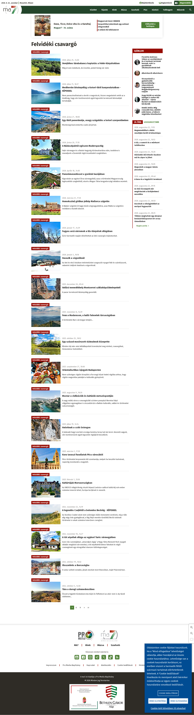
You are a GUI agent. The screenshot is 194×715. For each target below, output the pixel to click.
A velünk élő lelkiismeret (108, 30)
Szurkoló (115, 645)
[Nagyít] (191, 627)
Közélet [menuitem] (93, 10)
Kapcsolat (91, 665)
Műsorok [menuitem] (180, 10)
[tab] (138, 122)
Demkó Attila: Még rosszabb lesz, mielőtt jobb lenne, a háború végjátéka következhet (151, 111)
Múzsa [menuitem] (124, 10)
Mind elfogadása (179, 701)
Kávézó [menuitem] (155, 10)
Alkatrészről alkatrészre (152, 73)
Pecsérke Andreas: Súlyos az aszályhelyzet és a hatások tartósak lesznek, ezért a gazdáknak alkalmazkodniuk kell (152, 62)
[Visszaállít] (191, 639)
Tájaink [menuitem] (104, 10)
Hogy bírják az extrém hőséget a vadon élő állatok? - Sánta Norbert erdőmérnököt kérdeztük (151, 99)
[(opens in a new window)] (77, 657)
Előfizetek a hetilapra (150, 25)
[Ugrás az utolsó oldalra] (88, 608)
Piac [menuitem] (145, 10)
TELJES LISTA (141, 226)
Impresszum (51, 665)
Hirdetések (143, 665)
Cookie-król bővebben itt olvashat (168, 708)
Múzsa (100, 645)
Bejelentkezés (148, 3)
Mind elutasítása (157, 701)
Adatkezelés (106, 665)
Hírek (88, 645)
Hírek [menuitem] (114, 10)
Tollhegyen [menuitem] (168, 10)
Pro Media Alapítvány (71, 665)
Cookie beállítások (125, 665)
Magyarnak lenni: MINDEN (109, 21)
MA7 (76, 645)
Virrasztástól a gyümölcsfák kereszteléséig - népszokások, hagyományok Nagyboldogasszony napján (150, 85)
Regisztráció (166, 3)
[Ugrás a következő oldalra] (84, 608)
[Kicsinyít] (191, 633)
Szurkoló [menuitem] (135, 10)
